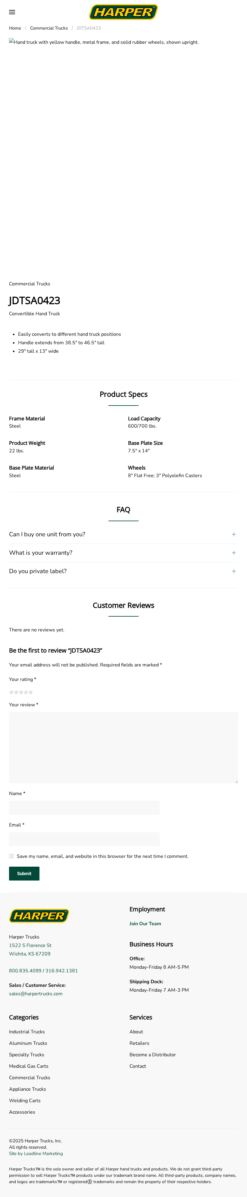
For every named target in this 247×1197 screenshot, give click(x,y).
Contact (138, 1066)
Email (16, 825)
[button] (12, 12)
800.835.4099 (25, 971)
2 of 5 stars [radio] (16, 692)
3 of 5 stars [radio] (21, 692)
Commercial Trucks (29, 284)
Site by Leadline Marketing (36, 1153)
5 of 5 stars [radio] (30, 692)
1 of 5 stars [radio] (11, 692)
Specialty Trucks (26, 1054)
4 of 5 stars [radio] (25, 692)
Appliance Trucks (27, 1089)
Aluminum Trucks (28, 1043)
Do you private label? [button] (38, 571)
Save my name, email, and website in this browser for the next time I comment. (103, 856)
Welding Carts (25, 1100)
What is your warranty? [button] (40, 553)
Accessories (22, 1112)
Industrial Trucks (27, 1032)
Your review (23, 704)
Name (17, 793)
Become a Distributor (153, 1054)
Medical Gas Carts (28, 1066)
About (136, 1032)
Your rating (22, 679)
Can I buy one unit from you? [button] (47, 534)
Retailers (139, 1043)
